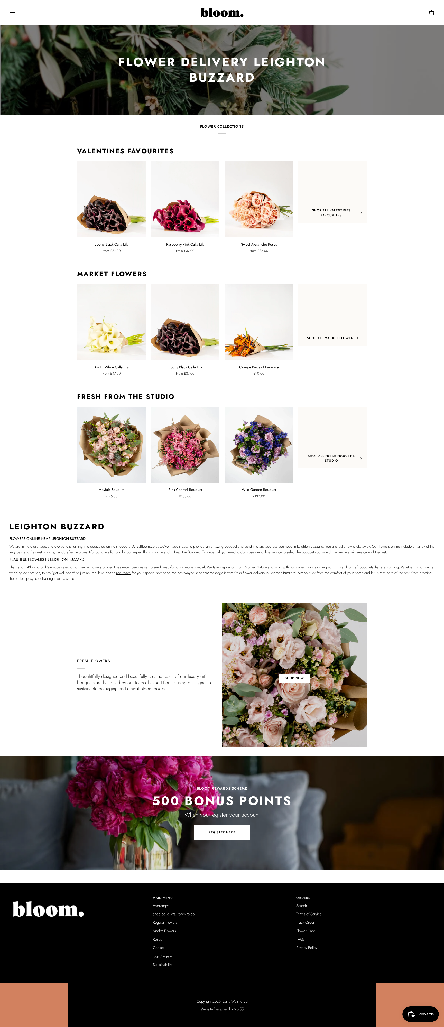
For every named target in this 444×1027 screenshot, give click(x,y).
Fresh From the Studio (125, 397)
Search (301, 905)
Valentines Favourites (125, 151)
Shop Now (294, 678)
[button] (78, 896)
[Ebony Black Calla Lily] (111, 199)
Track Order (305, 922)
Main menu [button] (163, 898)
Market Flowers (112, 274)
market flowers (90, 567)
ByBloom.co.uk (147, 546)
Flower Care (305, 930)
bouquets (102, 552)
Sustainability (162, 964)
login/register (163, 956)
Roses (157, 939)
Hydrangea (161, 905)
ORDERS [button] (303, 898)
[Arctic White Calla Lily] (111, 322)
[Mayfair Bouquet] (111, 445)
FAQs (300, 939)
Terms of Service (308, 914)
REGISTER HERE (222, 832)
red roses (123, 572)
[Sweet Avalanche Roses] (259, 199)
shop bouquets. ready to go (174, 914)
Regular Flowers (165, 922)
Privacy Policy (306, 947)
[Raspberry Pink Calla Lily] (185, 199)
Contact (158, 947)
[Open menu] (17, 12)
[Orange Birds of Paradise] (259, 322)
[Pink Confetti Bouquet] (185, 445)
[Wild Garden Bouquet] (259, 445)
